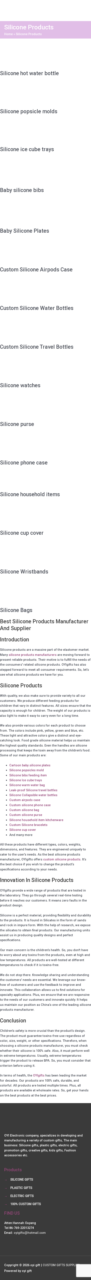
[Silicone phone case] (31, 445)
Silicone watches (20, 385)
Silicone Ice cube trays (25, 780)
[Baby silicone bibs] (31, 172)
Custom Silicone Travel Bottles (36, 347)
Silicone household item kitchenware (36, 820)
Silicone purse (17, 424)
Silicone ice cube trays (27, 149)
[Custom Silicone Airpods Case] (31, 252)
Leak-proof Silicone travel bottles (33, 790)
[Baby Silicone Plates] (31, 213)
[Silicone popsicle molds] (31, 94)
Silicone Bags (16, 610)
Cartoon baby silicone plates (29, 765)
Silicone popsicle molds (28, 111)
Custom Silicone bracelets (28, 825)
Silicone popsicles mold (26, 770)
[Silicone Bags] (31, 593)
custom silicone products (61, 859)
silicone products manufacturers (33, 655)
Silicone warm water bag (27, 785)
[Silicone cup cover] (31, 516)
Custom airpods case (24, 800)
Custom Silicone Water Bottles (36, 308)
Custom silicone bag (24, 810)
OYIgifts (38, 1075)
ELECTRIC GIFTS (22, 1196)
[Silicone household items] (31, 481)
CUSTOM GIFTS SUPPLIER (61, 1265)
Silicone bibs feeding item (28, 775)
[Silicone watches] (31, 368)
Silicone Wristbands (24, 572)
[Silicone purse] (31, 407)
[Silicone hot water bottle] (31, 54)
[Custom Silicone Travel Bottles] (31, 329)
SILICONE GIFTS (21, 1179)
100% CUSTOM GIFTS (25, 1204)
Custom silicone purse (25, 815)
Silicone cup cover (22, 533)
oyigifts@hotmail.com (30, 1233)
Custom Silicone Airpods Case (36, 270)
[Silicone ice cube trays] (31, 132)
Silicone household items (30, 494)
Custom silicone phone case (30, 805)
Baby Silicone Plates (24, 231)
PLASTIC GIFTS (21, 1188)
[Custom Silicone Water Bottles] (31, 291)
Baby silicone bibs (22, 190)
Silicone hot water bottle (29, 73)
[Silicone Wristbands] (31, 554)
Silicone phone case (24, 463)
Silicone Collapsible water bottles (33, 795)
